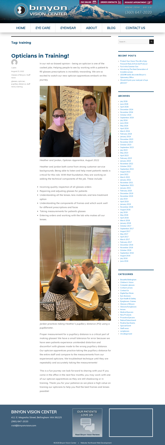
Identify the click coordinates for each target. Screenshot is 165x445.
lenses (123, 309)
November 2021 (126, 183)
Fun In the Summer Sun (129, 66)
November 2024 (126, 112)
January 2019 (125, 204)
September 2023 (127, 147)
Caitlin (13, 68)
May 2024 (124, 126)
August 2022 (125, 172)
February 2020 (126, 191)
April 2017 (124, 237)
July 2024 (123, 120)
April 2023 (124, 155)
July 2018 (123, 212)
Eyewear (68, 28)
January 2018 (125, 223)
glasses (14, 81)
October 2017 (125, 226)
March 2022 (125, 177)
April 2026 (124, 107)
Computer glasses (127, 285)
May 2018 (124, 215)
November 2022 (126, 164)
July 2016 (123, 258)
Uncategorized (126, 334)
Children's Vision (127, 282)
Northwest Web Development (100, 443)
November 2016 (126, 247)
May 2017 (124, 234)
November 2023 (126, 142)
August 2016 (125, 256)
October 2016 (125, 250)
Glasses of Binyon (18, 75)
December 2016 (126, 245)
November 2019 (126, 196)
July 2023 (123, 150)
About (91, 28)
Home (20, 28)
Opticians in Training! (40, 56)
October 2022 (125, 166)
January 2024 (125, 136)
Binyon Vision (41, 10)
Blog (111, 28)
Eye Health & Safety (128, 299)
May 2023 (124, 153)
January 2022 (125, 180)
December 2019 (126, 193)
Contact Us (135, 28)
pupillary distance (18, 84)
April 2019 (124, 201)
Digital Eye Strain (127, 293)
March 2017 (125, 239)
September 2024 (127, 118)
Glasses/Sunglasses (128, 307)
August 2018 (125, 210)
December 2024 (126, 109)
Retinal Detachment (128, 320)
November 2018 (126, 207)
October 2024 (125, 115)
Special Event (125, 326)
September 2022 (127, 169)
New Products (125, 315)
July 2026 (123, 101)
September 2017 (127, 229)
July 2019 (123, 199)
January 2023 (125, 161)
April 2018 (124, 218)
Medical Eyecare (126, 312)
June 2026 (124, 104)
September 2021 (127, 185)
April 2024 (124, 128)
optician (21, 81)
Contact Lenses (126, 288)
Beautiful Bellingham (128, 280)
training (19, 87)
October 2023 (125, 145)
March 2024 (125, 131)
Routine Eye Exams (127, 323)
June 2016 (124, 261)
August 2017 (125, 231)
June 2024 (124, 123)
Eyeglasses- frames (128, 301)
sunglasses (124, 331)
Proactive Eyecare (127, 317)
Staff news (124, 328)
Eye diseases (125, 296)
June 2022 (124, 174)
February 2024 (126, 134)
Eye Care (43, 28)
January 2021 (125, 188)
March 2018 (125, 220)
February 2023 (126, 158)
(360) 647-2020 (138, 12)
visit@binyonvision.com (23, 425)
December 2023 (126, 139)
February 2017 (126, 242)
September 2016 (127, 253)
